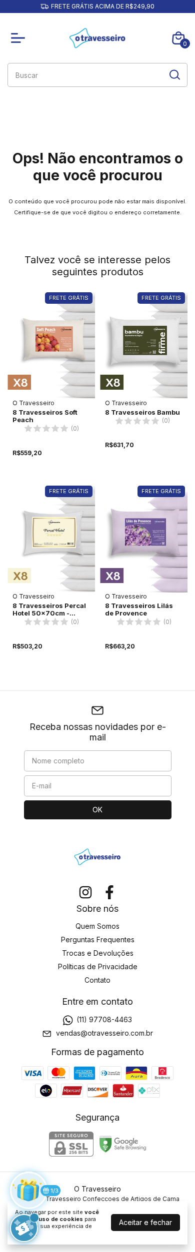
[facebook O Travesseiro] (109, 892)
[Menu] (20, 37)
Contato (97, 980)
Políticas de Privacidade (98, 966)
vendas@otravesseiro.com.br (104, 1033)
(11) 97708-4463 (104, 1019)
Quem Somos (98, 926)
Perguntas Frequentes (97, 939)
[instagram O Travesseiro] (85, 892)
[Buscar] (174, 74)
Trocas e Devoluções (98, 953)
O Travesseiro (33, 403)
